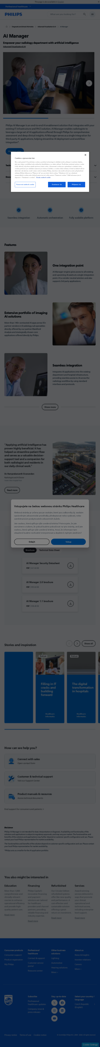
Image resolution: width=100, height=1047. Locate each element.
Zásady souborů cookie (43, 177)
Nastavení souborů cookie (25, 184)
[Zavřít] (85, 155)
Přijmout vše (76, 184)
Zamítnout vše (57, 184)
